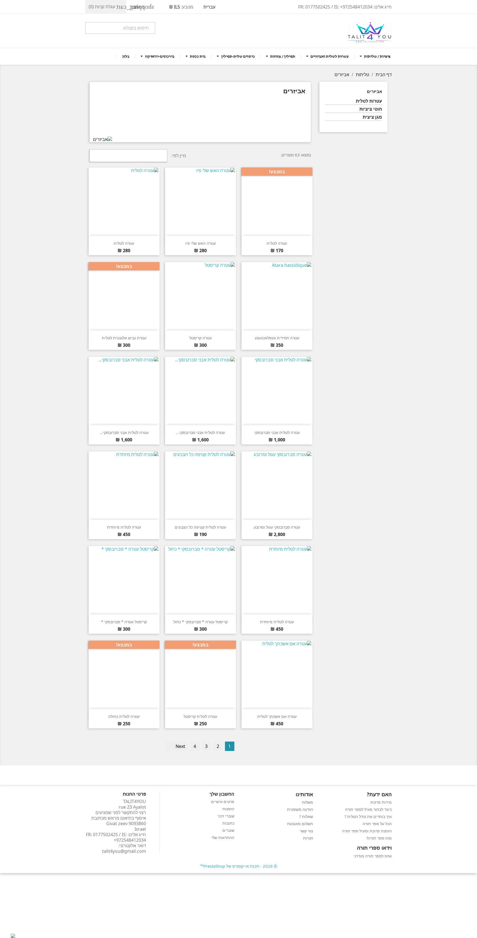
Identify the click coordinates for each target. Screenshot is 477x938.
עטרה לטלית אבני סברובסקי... (200, 432)
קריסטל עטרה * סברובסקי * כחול (200, 621)
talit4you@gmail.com (124, 851)
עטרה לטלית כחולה (124, 716)
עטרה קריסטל (200, 337)
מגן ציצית (372, 117)
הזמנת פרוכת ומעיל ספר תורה (367, 830)
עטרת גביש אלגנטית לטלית (124, 337)
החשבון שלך (222, 794)
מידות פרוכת (381, 802)
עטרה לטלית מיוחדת (124, 527)
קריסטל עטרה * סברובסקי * (124, 621)
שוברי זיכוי (226, 816)
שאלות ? (306, 816)
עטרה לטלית (277, 243)
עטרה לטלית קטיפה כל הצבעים (200, 527)
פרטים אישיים (222, 801)
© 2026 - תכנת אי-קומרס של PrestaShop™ (238, 866)
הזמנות (228, 808)
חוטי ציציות (370, 109)
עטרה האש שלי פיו (200, 243)
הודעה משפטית (300, 809)
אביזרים (374, 91)
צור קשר (306, 830)
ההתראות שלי (222, 837)
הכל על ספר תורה (377, 823)
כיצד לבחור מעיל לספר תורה (368, 809)
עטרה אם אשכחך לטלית (277, 716)
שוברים (228, 830)
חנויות (308, 838)
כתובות (228, 823)
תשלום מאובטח (300, 823)
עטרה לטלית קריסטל (200, 716)
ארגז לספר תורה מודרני (373, 856)
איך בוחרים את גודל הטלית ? (368, 816)
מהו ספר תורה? (379, 838)
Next (177, 746)
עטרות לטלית (369, 101)
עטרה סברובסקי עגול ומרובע (277, 527)
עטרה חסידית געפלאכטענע (277, 337)
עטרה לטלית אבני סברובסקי (277, 432)
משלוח (307, 802)
